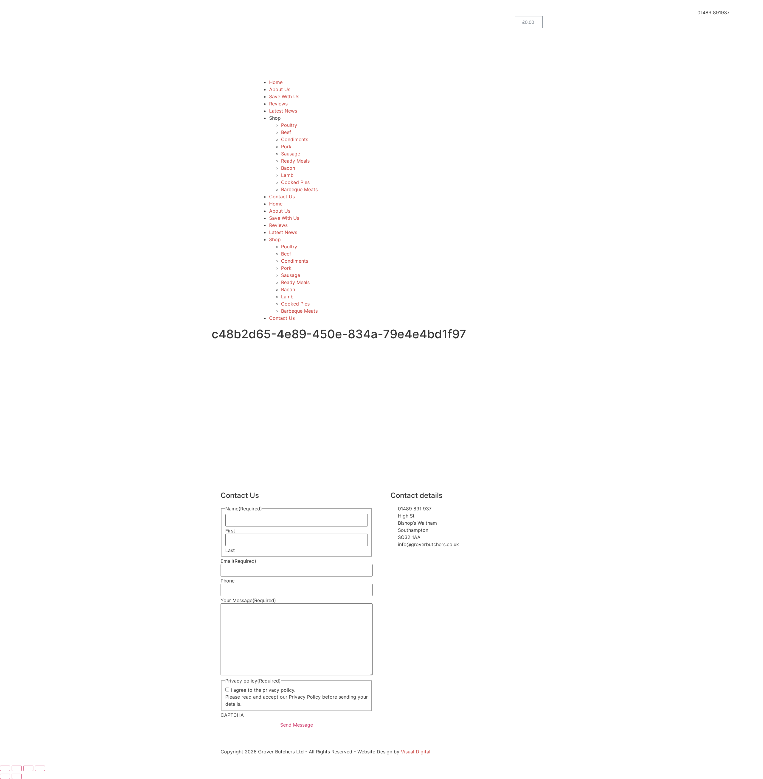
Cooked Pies (295, 182)
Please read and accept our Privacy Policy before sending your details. (296, 700)
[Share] (28, 768)
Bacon (288, 168)
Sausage (290, 154)
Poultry (289, 125)
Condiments (294, 139)
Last (230, 550)
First (230, 530)
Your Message (248, 600)
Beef (286, 132)
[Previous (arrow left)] (5, 776)
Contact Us (282, 197)
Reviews (278, 104)
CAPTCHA (232, 715)
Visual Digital (415, 752)
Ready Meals (295, 161)
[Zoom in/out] (5, 768)
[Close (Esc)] (40, 768)
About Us (279, 89)
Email (238, 561)
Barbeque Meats (299, 189)
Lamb (287, 175)
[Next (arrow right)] (17, 776)
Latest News (283, 111)
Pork (286, 146)
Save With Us (284, 96)
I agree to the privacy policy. (263, 690)
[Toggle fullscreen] (17, 768)
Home (276, 82)
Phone (228, 580)
